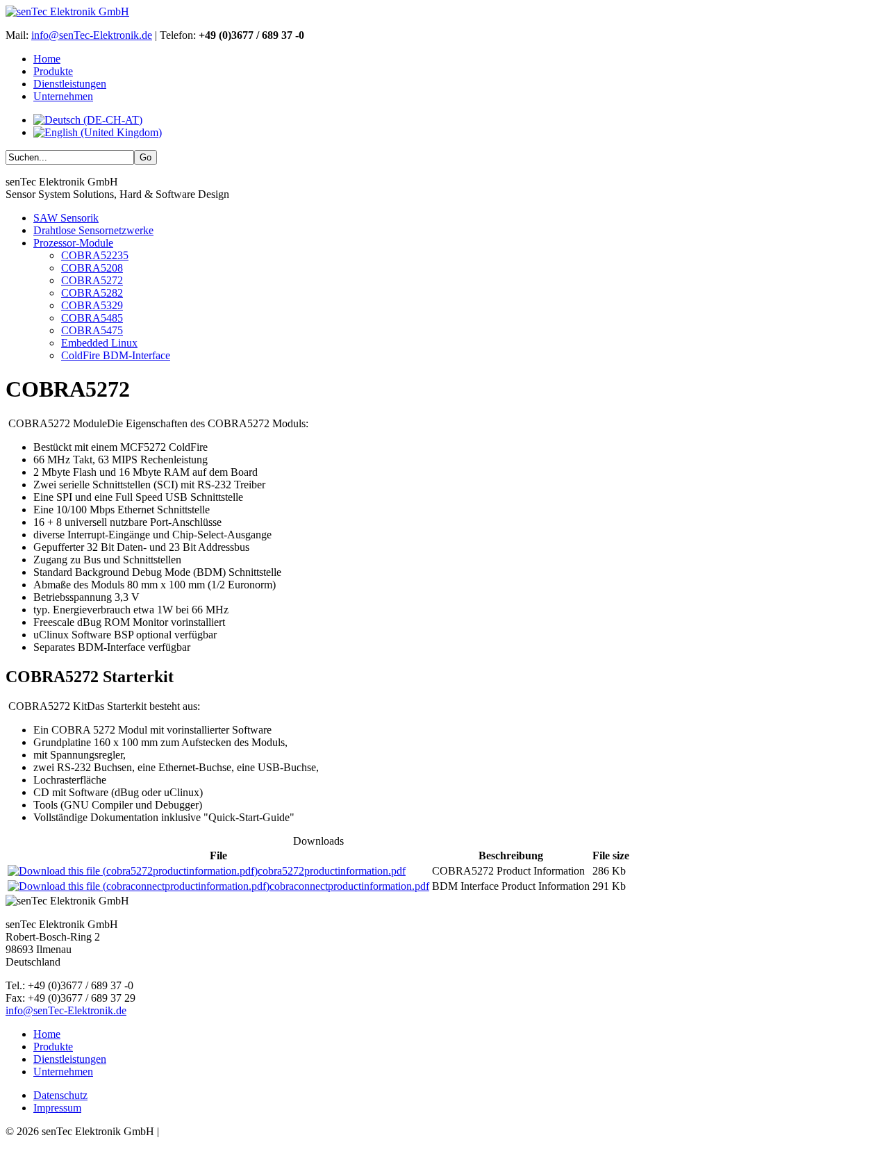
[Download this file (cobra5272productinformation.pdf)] (133, 871)
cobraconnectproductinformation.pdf (349, 886)
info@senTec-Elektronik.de (91, 35)
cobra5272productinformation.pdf (332, 871)
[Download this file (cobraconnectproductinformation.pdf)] (138, 886)
